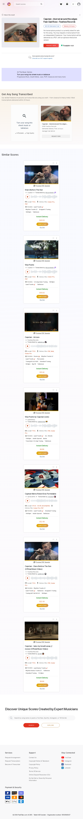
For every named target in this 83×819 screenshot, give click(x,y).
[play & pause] (27, 197)
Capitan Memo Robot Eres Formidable (40, 494)
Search (31, 725)
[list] (73, 4)
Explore (50, 725)
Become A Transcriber (12, 764)
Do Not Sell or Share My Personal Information (40, 779)
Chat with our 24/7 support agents (42, 58)
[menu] (4, 4)
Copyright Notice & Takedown (39, 761)
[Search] (41, 4)
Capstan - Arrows (32, 337)
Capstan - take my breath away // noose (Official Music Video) (38, 647)
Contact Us (32, 757)
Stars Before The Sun (34, 190)
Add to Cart (42, 224)
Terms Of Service (34, 771)
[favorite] (61, 4)
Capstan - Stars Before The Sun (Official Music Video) (38, 567)
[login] (78, 4)
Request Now (51, 45)
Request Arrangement (12, 757)
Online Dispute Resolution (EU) (39, 775)
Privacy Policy (33, 768)
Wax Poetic (29, 265)
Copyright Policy (34, 764)
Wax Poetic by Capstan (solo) (37, 417)
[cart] (67, 4)
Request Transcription (12, 761)
